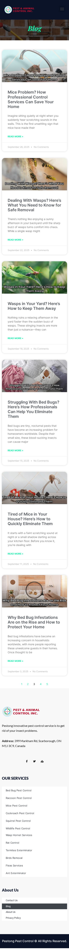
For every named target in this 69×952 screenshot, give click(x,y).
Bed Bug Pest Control (18, 790)
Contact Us (12, 900)
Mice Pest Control (16, 805)
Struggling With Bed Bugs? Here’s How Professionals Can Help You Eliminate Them (33, 409)
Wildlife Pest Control (18, 828)
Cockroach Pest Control (20, 813)
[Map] (42, 761)
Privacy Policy (13, 917)
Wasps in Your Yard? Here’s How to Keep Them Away (34, 306)
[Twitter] (34, 761)
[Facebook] (27, 761)
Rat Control (12, 842)
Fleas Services (14, 865)
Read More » (15, 136)
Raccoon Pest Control (19, 797)
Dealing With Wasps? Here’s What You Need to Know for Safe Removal (34, 205)
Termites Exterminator (19, 850)
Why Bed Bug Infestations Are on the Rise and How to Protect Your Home (34, 622)
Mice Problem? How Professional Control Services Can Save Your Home (31, 99)
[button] (62, 9)
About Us (11, 912)
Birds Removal (14, 857)
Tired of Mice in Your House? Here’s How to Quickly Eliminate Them (30, 519)
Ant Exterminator (16, 873)
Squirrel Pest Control (18, 820)
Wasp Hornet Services (19, 835)
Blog (8, 906)
